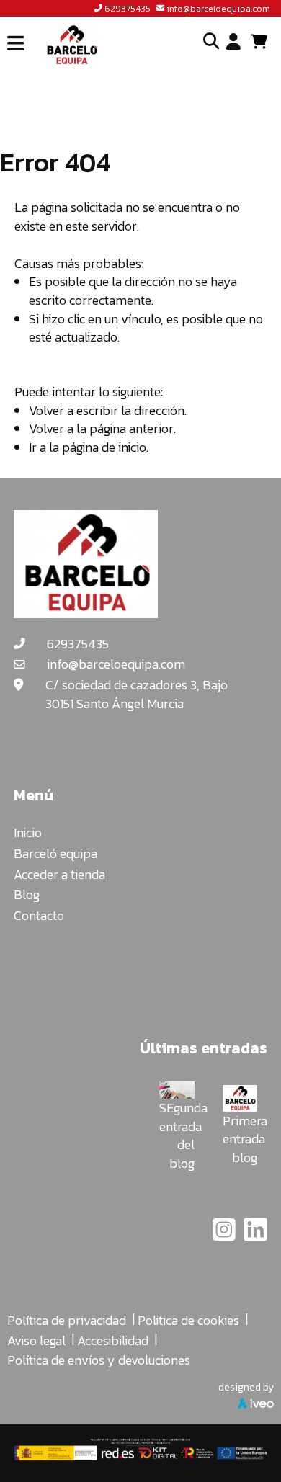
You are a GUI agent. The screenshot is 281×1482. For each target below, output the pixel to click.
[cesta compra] (264, 41)
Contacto (39, 915)
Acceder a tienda (59, 874)
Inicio (28, 832)
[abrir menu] (15, 43)
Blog (27, 894)
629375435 (127, 8)
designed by (246, 1387)
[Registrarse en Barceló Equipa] (233, 42)
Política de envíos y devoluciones (98, 1360)
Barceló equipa (55, 853)
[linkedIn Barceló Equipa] (255, 1234)
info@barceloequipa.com (218, 8)
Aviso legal (36, 1340)
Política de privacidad (66, 1320)
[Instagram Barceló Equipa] (225, 1234)
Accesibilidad (112, 1340)
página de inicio (104, 447)
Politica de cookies (188, 1320)
